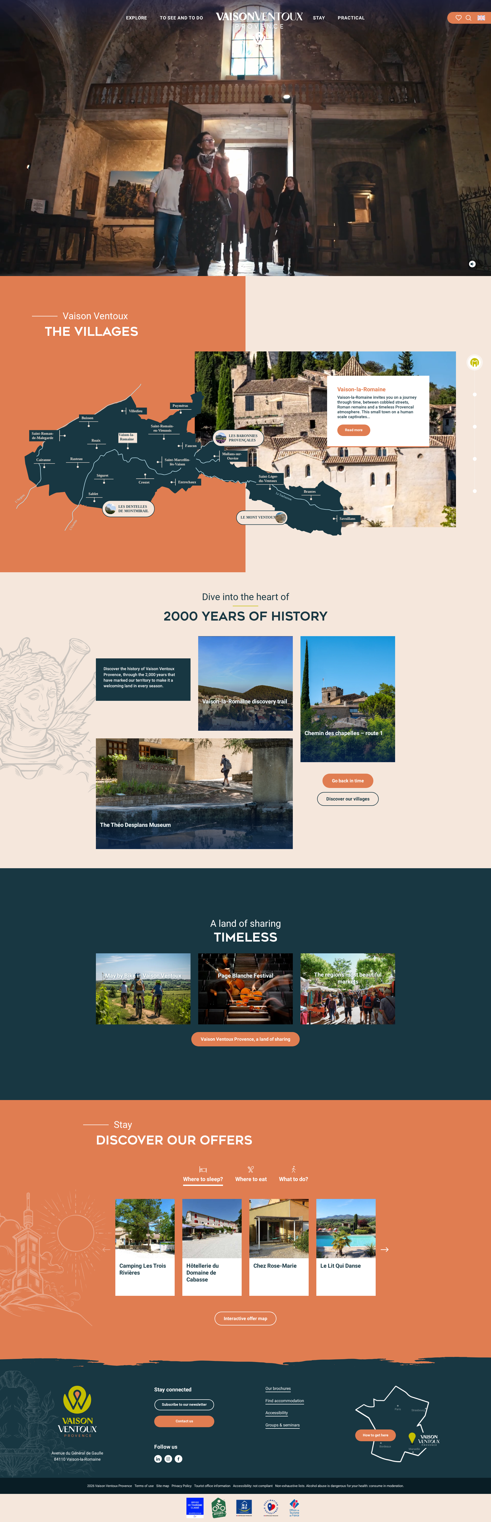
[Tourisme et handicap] (244, 1507)
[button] (468, 18)
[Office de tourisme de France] (294, 1507)
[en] (481, 18)
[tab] (203, 1173)
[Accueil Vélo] (218, 1507)
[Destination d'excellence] (271, 1507)
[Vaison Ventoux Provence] (259, 28)
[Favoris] (458, 18)
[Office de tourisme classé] (195, 1507)
